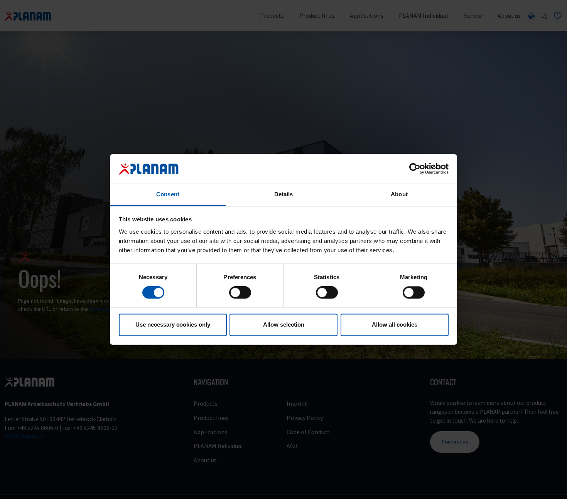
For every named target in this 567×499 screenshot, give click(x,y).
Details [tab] (283, 194)
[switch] (240, 293)
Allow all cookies (394, 324)
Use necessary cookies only (172, 324)
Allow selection (283, 324)
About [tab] (399, 194)
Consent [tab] (167, 194)
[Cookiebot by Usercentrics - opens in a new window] (415, 169)
